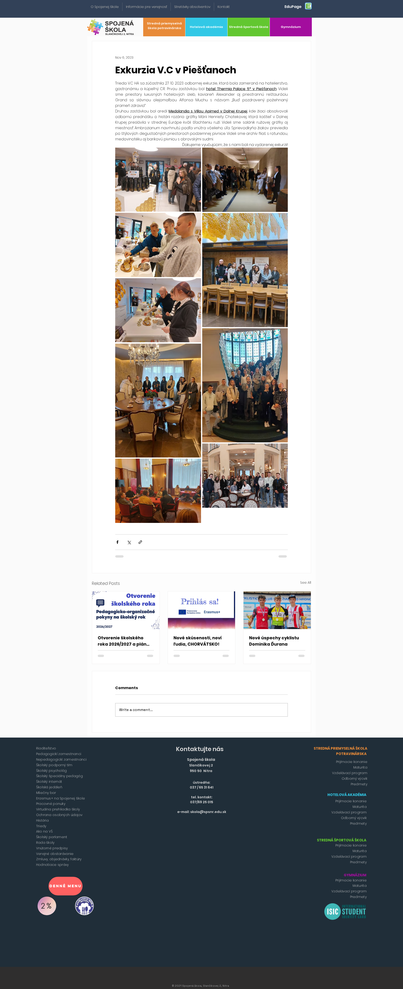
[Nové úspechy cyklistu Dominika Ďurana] (277, 610)
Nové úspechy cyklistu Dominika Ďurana (274, 641)
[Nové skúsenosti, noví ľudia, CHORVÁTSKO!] (201, 610)
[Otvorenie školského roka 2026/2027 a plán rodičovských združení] (126, 610)
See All (305, 582)
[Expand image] (158, 180)
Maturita (360, 767)
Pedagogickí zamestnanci (58, 754)
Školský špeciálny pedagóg (59, 776)
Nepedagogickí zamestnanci (61, 759)
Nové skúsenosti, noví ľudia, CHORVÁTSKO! (198, 641)
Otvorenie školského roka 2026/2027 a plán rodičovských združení (123, 641)
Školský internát (49, 781)
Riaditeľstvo (46, 748)
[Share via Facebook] (117, 542)
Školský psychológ (51, 770)
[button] (104, 7)
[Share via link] (140, 542)
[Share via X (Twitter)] (129, 542)
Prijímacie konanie (351, 761)
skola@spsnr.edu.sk (208, 811)
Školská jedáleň (49, 787)
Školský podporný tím (54, 765)
